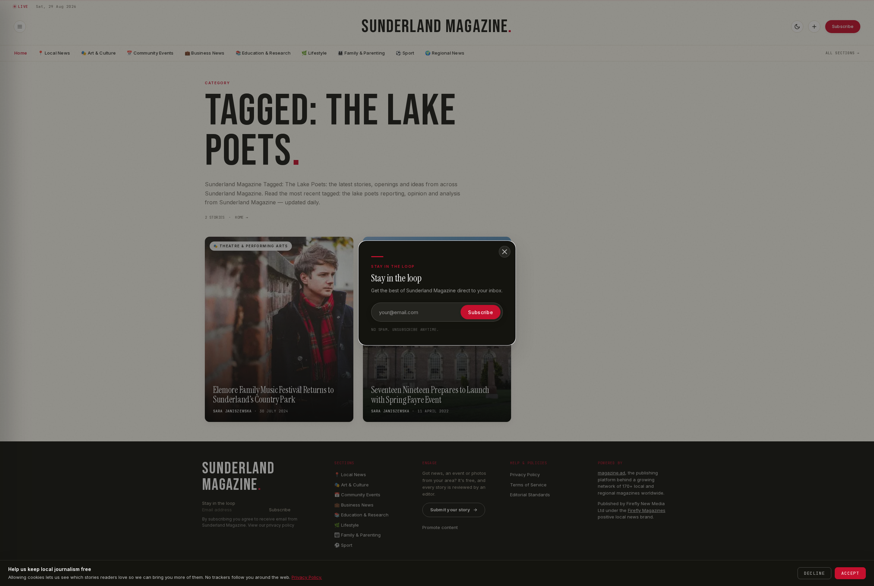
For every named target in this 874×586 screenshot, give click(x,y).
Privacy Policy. (307, 577)
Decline (814, 573)
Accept (850, 573)
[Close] (504, 252)
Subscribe (480, 312)
